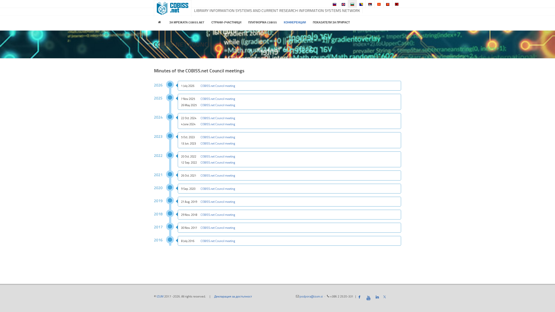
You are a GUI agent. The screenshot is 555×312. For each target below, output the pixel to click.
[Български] (352, 4)
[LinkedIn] (377, 297)
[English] (343, 4)
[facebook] (359, 297)
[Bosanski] (361, 4)
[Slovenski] (334, 4)
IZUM (160, 296)
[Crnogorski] (379, 4)
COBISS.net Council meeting (218, 86)
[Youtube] (368, 298)
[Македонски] (388, 4)
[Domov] (160, 22)
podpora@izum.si (311, 296)
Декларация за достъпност (233, 296)
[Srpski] (370, 4)
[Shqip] (396, 4)
